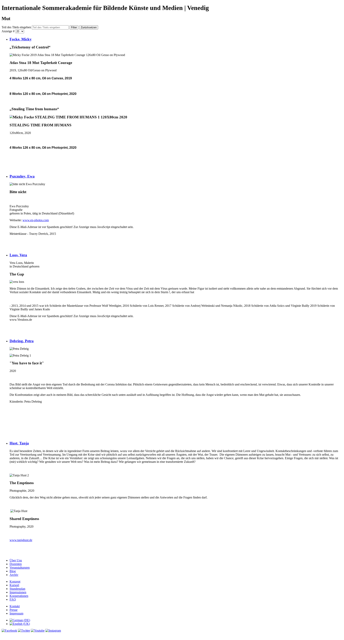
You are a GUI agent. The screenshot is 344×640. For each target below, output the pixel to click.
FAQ (13, 599)
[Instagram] (53, 630)
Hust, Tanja (19, 443)
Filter (74, 27)
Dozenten (16, 564)
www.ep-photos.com (35, 220)
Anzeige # (8, 31)
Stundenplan (17, 588)
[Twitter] (24, 630)
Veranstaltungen (20, 567)
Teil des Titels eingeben (17, 27)
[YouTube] (38, 630)
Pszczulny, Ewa (22, 176)
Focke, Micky (21, 39)
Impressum (16, 613)
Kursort (14, 585)
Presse (14, 609)
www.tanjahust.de (21, 540)
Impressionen (18, 592)
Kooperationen (19, 596)
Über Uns (16, 560)
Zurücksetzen (89, 27)
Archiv (14, 574)
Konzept (15, 581)
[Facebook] (9, 630)
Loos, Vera (18, 255)
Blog (13, 571)
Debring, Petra (22, 341)
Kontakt (15, 606)
